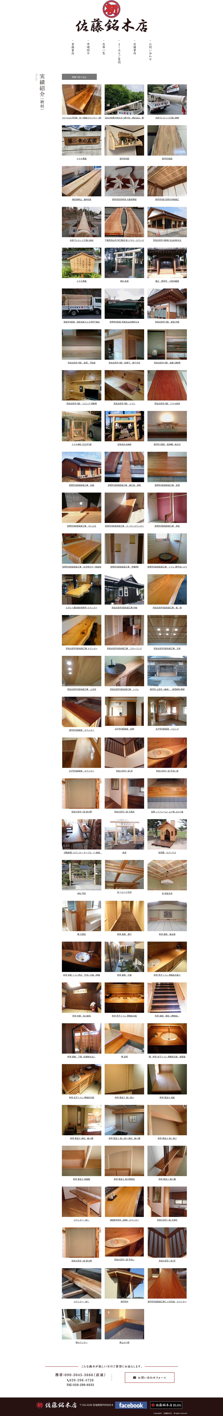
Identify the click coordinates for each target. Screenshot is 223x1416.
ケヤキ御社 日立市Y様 (81, 444)
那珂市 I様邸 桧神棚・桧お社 (167, 444)
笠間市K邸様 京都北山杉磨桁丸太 (124, 322)
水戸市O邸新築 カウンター (81, 771)
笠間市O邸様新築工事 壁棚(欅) (124, 567)
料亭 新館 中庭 (124, 975)
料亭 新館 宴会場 (167, 934)
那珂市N (124, 1302)
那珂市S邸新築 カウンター (81, 730)
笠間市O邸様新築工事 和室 (167, 526)
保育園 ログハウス (167, 852)
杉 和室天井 (167, 893)
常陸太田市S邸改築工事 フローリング (124, 648)
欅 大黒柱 (81, 934)
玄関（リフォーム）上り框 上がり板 (167, 812)
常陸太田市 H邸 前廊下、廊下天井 (124, 363)
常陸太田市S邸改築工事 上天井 (81, 689)
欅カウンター (82, 1342)
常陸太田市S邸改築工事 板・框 (167, 608)
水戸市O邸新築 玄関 (124, 729)
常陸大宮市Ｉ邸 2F (124, 771)
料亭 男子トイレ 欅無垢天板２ (167, 975)
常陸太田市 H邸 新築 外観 (167, 322)
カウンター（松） (82, 1220)
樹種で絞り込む (79, 77)
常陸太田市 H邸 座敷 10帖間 (167, 363)
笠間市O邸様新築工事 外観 (81, 485)
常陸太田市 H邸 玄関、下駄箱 (81, 363)
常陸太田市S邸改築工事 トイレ (124, 689)
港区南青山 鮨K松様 (81, 199)
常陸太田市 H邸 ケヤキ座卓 (167, 403)
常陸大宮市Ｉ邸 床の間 (81, 812)
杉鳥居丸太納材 (124, 444)
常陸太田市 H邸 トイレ (124, 403)
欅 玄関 (124, 1057)
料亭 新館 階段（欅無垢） (167, 1016)
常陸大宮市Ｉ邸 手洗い (124, 1259)
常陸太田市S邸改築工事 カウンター (81, 648)
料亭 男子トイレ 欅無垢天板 (124, 1016)
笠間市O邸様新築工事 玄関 (167, 485)
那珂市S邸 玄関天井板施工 (167, 199)
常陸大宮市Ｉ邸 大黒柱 (124, 812)
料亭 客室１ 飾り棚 (167, 1179)
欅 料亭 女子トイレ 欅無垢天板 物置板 (167, 1057)
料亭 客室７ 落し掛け (124, 1097)
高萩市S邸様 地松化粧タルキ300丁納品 (82, 322)
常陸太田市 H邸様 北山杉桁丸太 (167, 240)
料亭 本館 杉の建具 (82, 1016)
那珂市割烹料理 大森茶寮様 (124, 199)
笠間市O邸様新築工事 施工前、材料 (124, 485)
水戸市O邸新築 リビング (167, 729)
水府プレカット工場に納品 (81, 240)
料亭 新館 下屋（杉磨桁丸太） (82, 1057)
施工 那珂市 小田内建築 (167, 281)
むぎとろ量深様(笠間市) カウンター (81, 608)
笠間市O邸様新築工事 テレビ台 (81, 526)
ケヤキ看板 (82, 159)
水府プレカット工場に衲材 (167, 118)
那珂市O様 (124, 159)
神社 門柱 (81, 893)
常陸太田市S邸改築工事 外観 (124, 608)
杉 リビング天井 (124, 892)
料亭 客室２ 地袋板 (81, 1179)
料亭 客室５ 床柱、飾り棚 (81, 1138)
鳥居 (124, 852)
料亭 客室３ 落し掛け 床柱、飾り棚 (124, 1138)
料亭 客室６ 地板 (167, 1097)
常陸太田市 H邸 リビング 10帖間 (81, 403)
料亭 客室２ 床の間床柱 (124, 1179)
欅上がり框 (124, 1342)
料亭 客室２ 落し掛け (167, 1138)
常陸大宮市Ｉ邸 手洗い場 (167, 771)
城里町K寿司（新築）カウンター (124, 1220)
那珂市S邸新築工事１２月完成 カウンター (167, 1302)
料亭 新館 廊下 (124, 934)
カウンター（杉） (82, 1302)
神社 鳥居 (124, 281)
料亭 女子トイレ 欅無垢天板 (81, 1097)
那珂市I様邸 (167, 159)
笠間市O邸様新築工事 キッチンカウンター (124, 526)
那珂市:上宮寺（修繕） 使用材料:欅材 (167, 689)
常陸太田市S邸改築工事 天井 (167, 648)
